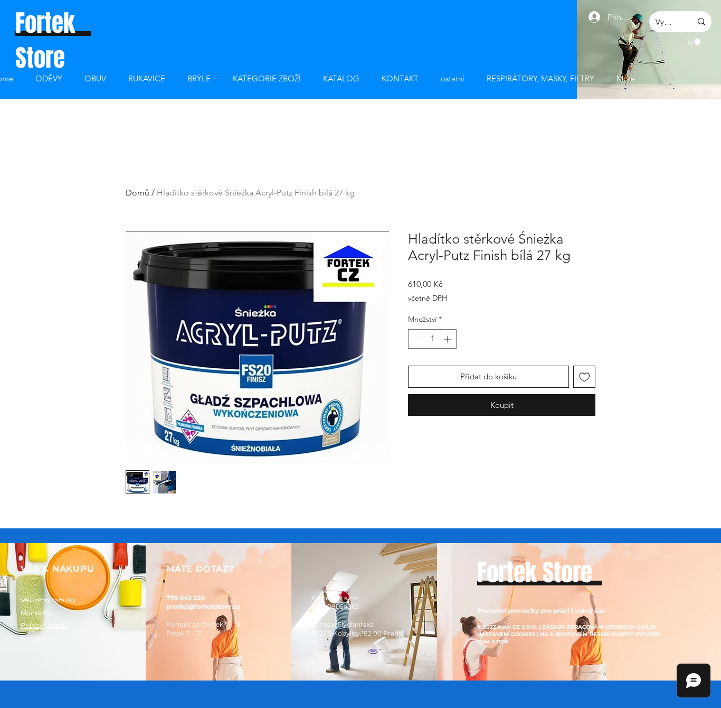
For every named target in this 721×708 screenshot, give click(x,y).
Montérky (36, 613)
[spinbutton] (432, 339)
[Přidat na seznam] (584, 377)
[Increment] (448, 339)
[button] (694, 42)
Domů (137, 193)
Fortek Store (534, 572)
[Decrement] (416, 339)
